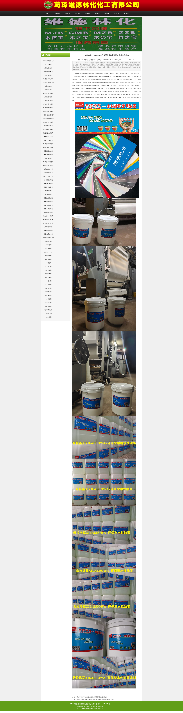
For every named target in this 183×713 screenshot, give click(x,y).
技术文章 (116, 13)
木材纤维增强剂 (48, 230)
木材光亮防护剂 (48, 205)
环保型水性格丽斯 (48, 104)
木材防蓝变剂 (48, 313)
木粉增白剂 (48, 317)
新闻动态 (67, 13)
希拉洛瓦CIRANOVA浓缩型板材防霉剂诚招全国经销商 (92, 697)
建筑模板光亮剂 (48, 212)
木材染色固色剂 (48, 198)
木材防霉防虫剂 (48, 136)
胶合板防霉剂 (48, 97)
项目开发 (97, 13)
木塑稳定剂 (48, 194)
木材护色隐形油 (48, 154)
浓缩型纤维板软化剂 (48, 118)
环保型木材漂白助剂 (48, 176)
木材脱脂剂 (48, 292)
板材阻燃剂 (48, 274)
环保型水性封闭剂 (48, 93)
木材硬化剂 (48, 295)
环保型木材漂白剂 (48, 219)
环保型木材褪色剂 (48, 144)
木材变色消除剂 (48, 140)
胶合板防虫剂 (48, 227)
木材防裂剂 (48, 255)
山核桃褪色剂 (48, 89)
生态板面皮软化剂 (48, 129)
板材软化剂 (48, 288)
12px (134, 60)
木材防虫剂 (48, 277)
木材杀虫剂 (48, 270)
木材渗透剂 (48, 306)
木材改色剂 (48, 245)
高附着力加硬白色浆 (48, 237)
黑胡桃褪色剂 (48, 68)
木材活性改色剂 (48, 151)
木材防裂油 (48, 263)
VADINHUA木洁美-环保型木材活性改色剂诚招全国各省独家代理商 (95, 699)
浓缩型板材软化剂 (48, 111)
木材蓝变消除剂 (48, 209)
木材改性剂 (48, 158)
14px (130, 60)
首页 (47, 13)
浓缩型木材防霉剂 (48, 122)
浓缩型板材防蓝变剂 (48, 115)
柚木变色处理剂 (48, 180)
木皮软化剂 (48, 266)
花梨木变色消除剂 (48, 133)
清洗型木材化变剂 (48, 79)
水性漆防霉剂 (48, 241)
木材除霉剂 (48, 259)
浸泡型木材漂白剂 (48, 216)
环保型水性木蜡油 (48, 107)
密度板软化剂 (48, 310)
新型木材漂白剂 (48, 172)
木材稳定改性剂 (48, 183)
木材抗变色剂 (48, 252)
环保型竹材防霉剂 (48, 162)
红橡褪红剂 (48, 75)
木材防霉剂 (48, 302)
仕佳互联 (100, 708)
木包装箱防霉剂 (48, 187)
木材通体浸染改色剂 (48, 61)
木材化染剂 (48, 248)
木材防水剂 (48, 299)
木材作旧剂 (48, 284)
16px (127, 60)
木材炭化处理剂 (48, 201)
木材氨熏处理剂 (48, 234)
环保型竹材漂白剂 (48, 165)
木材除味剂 (48, 281)
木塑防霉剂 (48, 191)
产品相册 (87, 13)
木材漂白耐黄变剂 (48, 100)
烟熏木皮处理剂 (48, 169)
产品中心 (77, 13)
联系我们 (126, 13)
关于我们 (57, 13)
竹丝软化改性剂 (48, 126)
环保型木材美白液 (48, 147)
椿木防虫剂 (48, 64)
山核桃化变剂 (48, 86)
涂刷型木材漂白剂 (48, 223)
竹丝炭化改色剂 (48, 71)
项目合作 (107, 13)
